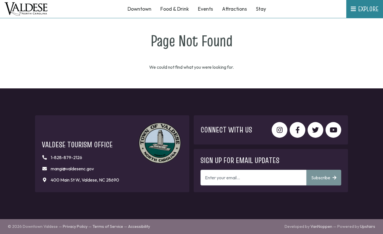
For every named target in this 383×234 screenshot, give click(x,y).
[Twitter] (315, 130)
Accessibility (139, 226)
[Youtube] (333, 130)
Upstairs (367, 226)
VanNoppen (321, 226)
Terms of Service (108, 226)
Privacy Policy (75, 226)
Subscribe (320, 177)
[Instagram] (279, 130)
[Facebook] (297, 130)
